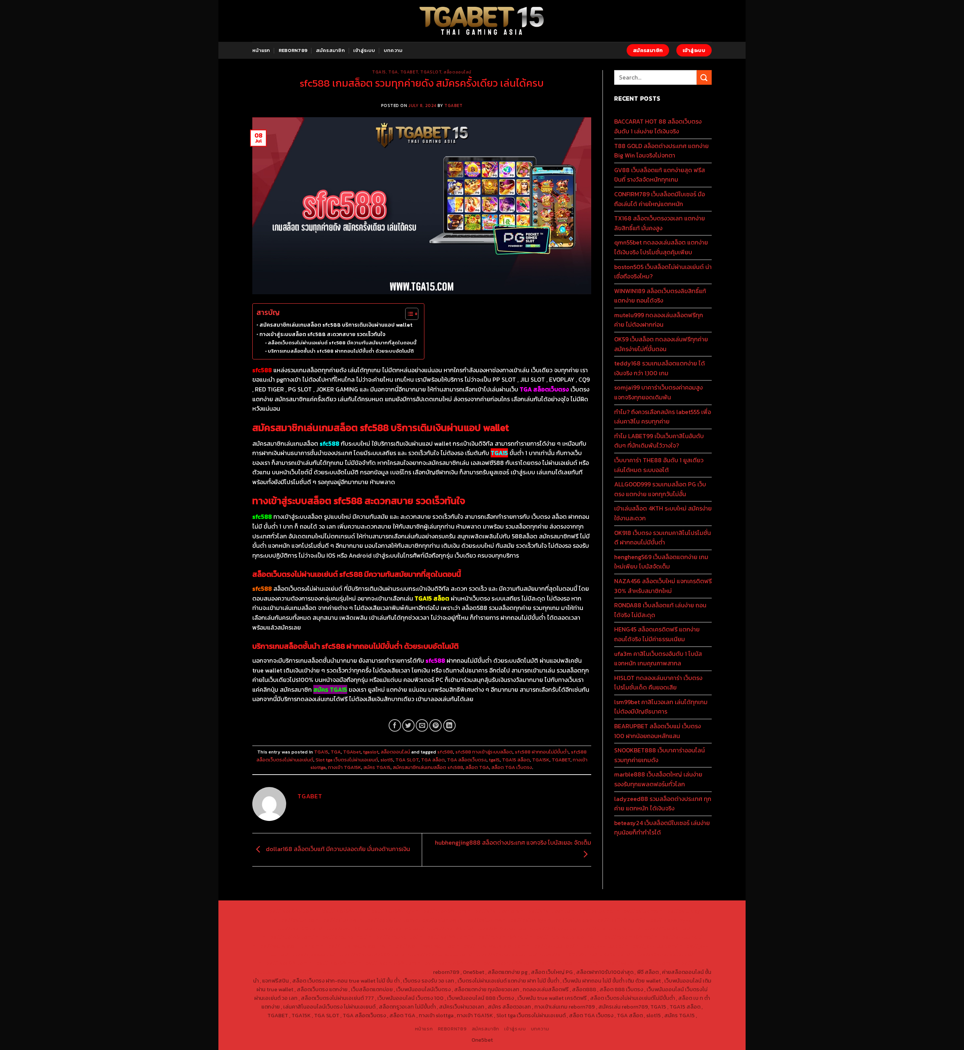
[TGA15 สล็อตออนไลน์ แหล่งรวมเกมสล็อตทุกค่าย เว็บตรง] (482, 21)
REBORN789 (293, 50)
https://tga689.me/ (333, 963)
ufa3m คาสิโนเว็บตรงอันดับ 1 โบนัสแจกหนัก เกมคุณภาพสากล (658, 658)
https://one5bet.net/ (341, 937)
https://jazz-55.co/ (600, 945)
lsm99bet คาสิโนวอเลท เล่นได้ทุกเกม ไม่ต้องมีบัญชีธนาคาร (661, 706)
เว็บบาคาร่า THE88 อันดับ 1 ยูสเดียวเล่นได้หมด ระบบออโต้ (658, 464)
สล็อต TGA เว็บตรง (511, 767)
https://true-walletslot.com (490, 945)
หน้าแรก (261, 50)
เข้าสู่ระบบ (364, 50)
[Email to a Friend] (422, 725)
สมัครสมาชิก (330, 50)
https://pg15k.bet (593, 911)
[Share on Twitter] (408, 725)
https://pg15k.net (337, 920)
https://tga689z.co (339, 911)
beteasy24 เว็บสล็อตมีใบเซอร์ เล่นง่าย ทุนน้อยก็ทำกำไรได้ (662, 827)
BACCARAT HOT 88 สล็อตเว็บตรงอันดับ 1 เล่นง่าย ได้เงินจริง (658, 126)
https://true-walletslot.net (562, 937)
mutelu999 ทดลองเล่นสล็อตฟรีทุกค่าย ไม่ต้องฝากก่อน (658, 319)
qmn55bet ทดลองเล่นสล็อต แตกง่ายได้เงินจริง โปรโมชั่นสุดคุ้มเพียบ (661, 247)
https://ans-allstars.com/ (609, 928)
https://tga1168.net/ (348, 928)
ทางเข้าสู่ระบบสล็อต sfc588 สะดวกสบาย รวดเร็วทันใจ (322, 334)
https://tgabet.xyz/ (667, 920)
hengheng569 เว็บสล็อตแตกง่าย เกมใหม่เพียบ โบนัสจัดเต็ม (661, 561)
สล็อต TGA (477, 767)
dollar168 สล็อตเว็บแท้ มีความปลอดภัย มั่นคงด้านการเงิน (337, 848)
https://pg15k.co (293, 920)
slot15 (386, 759)
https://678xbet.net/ (500, 928)
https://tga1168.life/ (449, 928)
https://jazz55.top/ (550, 945)
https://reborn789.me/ (625, 937)
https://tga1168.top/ (399, 928)
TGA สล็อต (433, 759)
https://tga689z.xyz (389, 911)
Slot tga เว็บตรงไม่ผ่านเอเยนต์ (347, 759)
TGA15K (540, 759)
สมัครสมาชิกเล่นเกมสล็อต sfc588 (428, 767)
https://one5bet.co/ (393, 937)
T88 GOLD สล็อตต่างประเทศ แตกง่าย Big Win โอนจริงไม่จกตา (661, 150)
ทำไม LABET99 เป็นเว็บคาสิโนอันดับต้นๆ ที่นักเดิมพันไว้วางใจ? (659, 440)
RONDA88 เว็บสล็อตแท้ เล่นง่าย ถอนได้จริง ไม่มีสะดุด (660, 610)
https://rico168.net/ (666, 928)
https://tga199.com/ (444, 937)
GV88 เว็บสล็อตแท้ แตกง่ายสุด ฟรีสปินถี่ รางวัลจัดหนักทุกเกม (659, 174)
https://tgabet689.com (387, 963)
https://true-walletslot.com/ (326, 972)
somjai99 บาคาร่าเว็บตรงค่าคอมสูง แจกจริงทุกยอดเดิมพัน (658, 392)
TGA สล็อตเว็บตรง (467, 759)
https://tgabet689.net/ (446, 963)
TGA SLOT (407, 759)
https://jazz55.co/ (312, 954)
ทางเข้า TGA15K (344, 767)
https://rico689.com (440, 911)
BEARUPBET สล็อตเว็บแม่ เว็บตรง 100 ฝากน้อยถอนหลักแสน (657, 730)
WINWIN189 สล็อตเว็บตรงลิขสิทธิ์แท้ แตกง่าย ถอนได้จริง (660, 295)
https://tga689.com (283, 963)
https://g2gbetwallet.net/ (505, 954)
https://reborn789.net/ (499, 937)
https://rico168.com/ (288, 937)
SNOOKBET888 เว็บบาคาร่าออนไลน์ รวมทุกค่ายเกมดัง (659, 755)
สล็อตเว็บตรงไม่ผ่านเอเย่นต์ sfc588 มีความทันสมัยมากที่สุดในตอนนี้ (342, 342)
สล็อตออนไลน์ (457, 72)
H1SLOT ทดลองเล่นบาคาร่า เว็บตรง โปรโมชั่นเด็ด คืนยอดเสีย (658, 682)
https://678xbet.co (552, 928)
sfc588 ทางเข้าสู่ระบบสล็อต (484, 751)
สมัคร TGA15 (376, 767)
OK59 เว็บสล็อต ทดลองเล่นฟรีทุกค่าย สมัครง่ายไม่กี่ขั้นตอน (661, 344)
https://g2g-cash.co (545, 911)
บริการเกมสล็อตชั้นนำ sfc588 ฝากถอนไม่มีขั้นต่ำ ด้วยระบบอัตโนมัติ (341, 351)
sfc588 (445, 751)
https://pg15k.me (637, 911)
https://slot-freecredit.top (421, 945)
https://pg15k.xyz (681, 911)
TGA (393, 72)
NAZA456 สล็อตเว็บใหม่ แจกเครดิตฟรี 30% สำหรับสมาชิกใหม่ (663, 585)
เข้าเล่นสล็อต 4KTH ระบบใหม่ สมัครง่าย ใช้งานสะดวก (663, 513)
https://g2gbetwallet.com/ (439, 954)
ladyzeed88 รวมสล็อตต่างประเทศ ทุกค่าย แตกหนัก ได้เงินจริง (662, 803)
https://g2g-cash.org (493, 911)
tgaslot (430, 72)
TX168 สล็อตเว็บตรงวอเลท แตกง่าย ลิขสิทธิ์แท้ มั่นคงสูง (659, 223)
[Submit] (704, 77)
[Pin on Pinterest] (435, 725)
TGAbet (409, 72)
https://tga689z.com (287, 911)
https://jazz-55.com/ (651, 945)
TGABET (453, 105)
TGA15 (379, 72)
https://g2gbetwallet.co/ (662, 954)
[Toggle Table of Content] (408, 313)
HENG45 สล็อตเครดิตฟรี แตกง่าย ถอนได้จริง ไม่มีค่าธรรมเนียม (657, 634)
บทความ (393, 50)
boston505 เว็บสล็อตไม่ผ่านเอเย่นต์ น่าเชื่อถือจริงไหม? (663, 271)
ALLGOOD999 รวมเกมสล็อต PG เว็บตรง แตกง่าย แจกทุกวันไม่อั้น (660, 489)
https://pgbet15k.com (387, 920)
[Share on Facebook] (395, 725)
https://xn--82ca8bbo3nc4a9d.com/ (584, 954)
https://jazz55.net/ (678, 937)
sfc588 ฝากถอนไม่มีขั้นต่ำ (542, 751)
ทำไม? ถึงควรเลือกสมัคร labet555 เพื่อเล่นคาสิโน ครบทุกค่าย (662, 416)
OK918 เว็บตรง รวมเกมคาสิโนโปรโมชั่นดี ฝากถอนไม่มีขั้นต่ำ (662, 537)
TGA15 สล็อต (516, 759)
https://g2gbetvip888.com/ (370, 954)
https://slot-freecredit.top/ (397, 972)
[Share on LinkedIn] (449, 725)
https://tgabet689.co (502, 963)
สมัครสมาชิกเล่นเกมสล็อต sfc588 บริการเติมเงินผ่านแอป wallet (335, 325)
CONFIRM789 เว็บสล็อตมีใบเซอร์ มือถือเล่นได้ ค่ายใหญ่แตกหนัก (659, 199)
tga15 (494, 759)
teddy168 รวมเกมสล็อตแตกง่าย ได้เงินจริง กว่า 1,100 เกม (659, 368)
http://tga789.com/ (298, 928)
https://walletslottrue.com (286, 945)
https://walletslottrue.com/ (565, 963)
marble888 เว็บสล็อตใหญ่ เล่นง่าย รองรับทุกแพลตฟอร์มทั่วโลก (658, 779)
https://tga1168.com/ (616, 920)
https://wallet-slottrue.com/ (636, 963)
